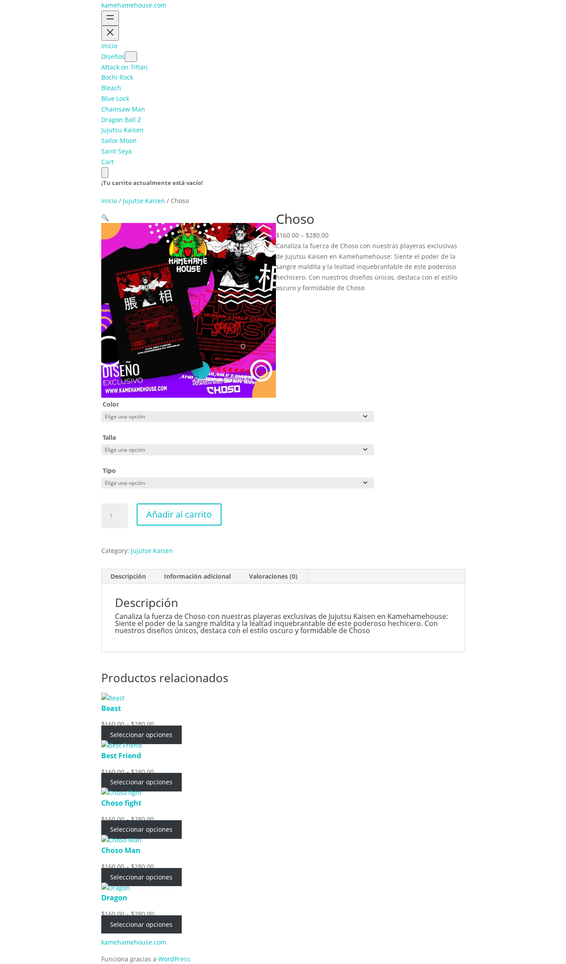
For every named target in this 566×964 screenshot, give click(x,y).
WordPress (174, 959)
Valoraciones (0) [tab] (273, 576)
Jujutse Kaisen (144, 200)
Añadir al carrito (179, 514)
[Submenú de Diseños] (131, 56)
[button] (105, 217)
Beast (111, 708)
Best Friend (121, 755)
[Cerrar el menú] (110, 33)
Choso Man (121, 850)
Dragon (114, 898)
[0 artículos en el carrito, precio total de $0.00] (104, 172)
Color (111, 404)
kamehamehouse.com (133, 5)
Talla (109, 437)
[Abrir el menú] (110, 18)
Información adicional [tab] (197, 576)
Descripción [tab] (128, 576)
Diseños (113, 56)
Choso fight (121, 803)
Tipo (109, 470)
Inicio (109, 200)
